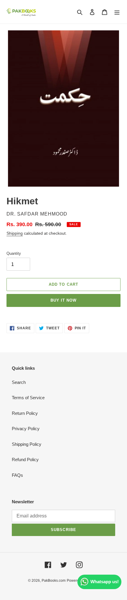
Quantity (13, 253)
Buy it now (63, 300)
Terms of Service (28, 397)
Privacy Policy (26, 428)
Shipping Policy (26, 444)
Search (19, 382)
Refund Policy (25, 459)
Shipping (14, 233)
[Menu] (117, 12)
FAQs (17, 475)
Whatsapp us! (104, 581)
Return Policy (25, 413)
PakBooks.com (54, 580)
